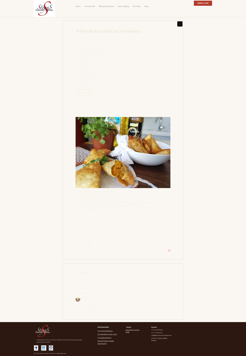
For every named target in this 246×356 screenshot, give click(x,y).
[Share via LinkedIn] (89, 243)
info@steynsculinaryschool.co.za (161, 335)
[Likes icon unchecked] (83, 310)
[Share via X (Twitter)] (83, 243)
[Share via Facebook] (77, 243)
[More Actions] (168, 299)
